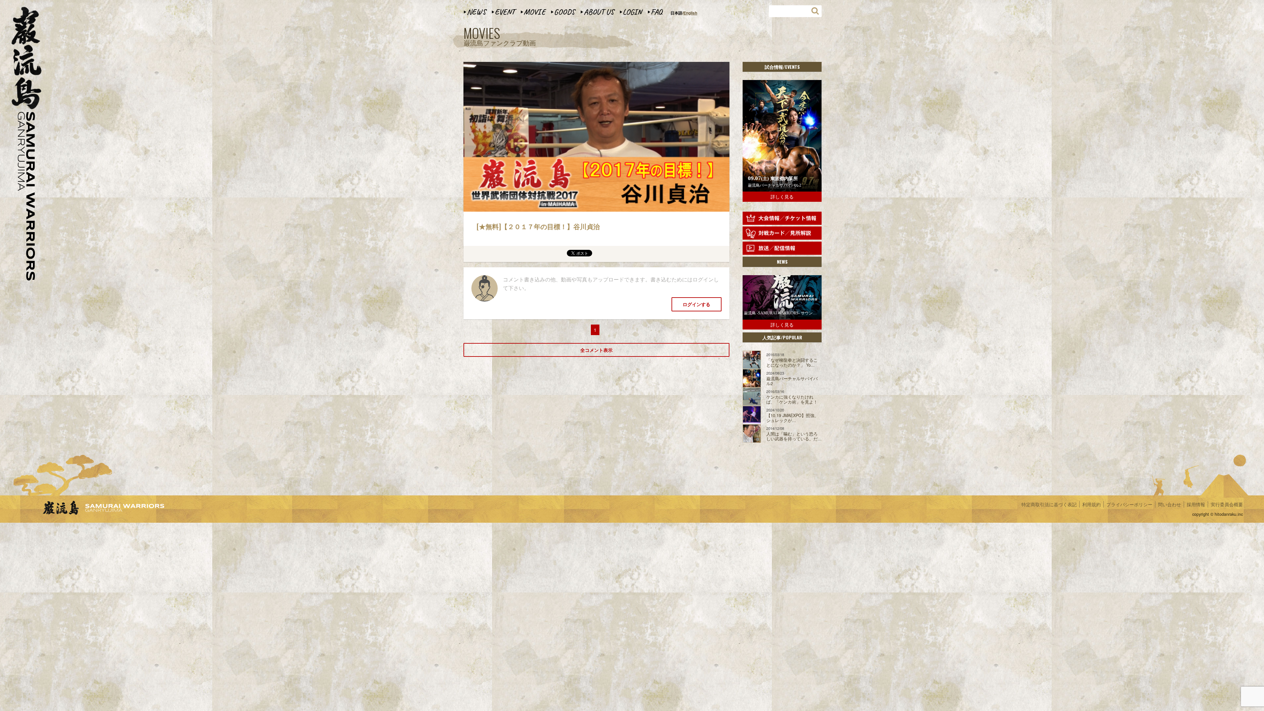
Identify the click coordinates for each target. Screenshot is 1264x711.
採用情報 (1196, 504)
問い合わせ (1169, 504)
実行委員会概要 (1227, 504)
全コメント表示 (596, 350)
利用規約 (1091, 504)
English (690, 13)
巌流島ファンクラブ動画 (499, 36)
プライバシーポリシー (1129, 504)
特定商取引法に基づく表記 (1049, 504)
